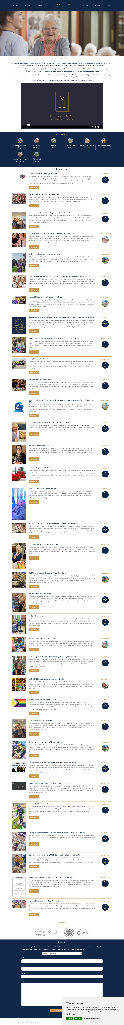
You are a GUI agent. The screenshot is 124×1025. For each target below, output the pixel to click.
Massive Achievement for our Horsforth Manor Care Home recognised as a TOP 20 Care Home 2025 (61, 401)
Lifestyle (16, 5)
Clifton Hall (37, 159)
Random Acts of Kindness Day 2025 (41, 445)
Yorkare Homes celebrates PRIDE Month (42, 700)
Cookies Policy (25, 1022)
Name (23, 957)
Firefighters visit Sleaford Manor (40, 359)
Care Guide (86, 5)
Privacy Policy (15, 1022)
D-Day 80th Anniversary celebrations (41, 720)
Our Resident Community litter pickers (42, 804)
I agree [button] (70, 1018)
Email (23, 965)
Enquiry (23, 981)
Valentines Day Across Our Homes (40, 468)
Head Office (105, 174)
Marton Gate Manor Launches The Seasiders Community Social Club (52, 233)
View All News (62, 922)
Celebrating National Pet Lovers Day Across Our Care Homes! (50, 422)
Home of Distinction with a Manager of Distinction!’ (46, 297)
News (40, 5)
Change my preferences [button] (91, 1018)
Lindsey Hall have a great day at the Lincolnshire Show (47, 679)
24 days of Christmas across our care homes (44, 194)
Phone (23, 973)
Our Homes (28, 5)
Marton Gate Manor (87, 146)
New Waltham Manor (20, 159)
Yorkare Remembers (36, 616)
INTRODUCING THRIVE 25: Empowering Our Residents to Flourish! (52, 524)
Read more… (34, 187)
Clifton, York (36, 161)
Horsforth (70, 148)
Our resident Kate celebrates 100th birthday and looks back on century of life (55, 855)
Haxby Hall (53, 146)
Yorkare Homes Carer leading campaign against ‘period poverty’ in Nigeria (54, 338)
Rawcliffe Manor (104, 146)
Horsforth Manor (70, 146)
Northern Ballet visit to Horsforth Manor (43, 638)
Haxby (54, 148)
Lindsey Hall (37, 146)
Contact (108, 5)
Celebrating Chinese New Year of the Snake (43, 544)
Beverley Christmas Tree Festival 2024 (42, 594)
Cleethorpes (36, 148)
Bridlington (87, 148)
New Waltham (20, 161)
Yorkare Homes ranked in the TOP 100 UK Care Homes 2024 (49, 783)
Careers (97, 5)
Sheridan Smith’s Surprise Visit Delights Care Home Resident (49, 213)
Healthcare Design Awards (90, 71)
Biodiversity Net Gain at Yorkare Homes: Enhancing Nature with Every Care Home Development (61, 318)
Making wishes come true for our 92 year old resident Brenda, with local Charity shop (57, 833)
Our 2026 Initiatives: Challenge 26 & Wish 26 (44, 174)
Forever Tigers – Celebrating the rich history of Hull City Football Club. (53, 657)
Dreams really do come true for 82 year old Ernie (45, 742)
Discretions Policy (35, 1022)
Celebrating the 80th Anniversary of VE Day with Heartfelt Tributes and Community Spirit (59, 276)
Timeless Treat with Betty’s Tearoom (41, 379)
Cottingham (20, 148)
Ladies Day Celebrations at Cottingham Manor (44, 254)
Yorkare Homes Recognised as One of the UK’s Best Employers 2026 (52, 877)
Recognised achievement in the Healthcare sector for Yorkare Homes (52, 763)
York (104, 148)
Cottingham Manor (20, 146)
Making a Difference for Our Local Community (44, 901)
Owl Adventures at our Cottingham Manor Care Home (47, 573)
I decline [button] (77, 1018)
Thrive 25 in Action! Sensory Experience (42, 488)
